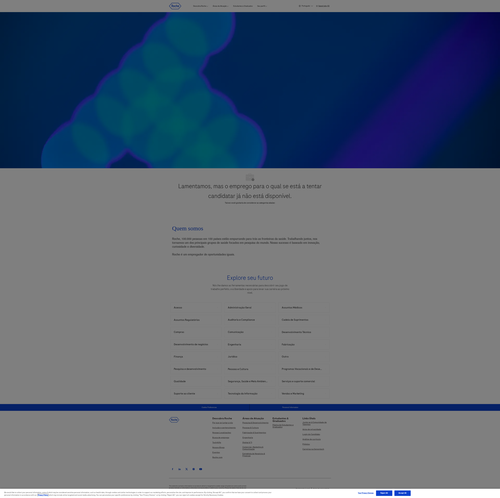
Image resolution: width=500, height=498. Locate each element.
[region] (250, 493)
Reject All (384, 493)
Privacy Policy (43, 495)
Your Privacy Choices (366, 493)
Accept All (403, 493)
